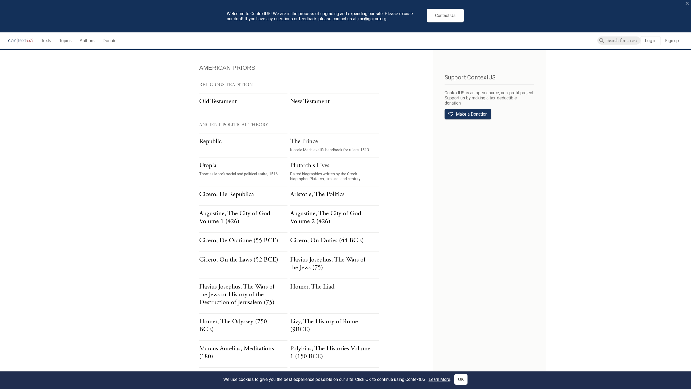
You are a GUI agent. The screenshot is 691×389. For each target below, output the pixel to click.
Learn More (439, 379)
